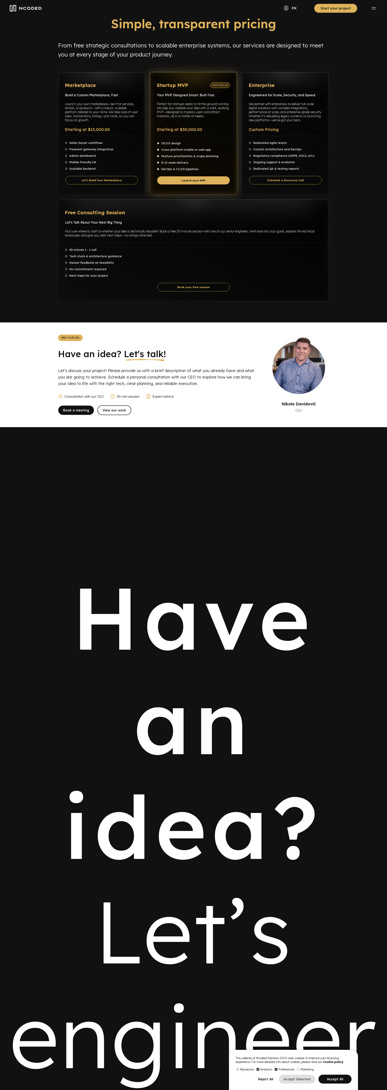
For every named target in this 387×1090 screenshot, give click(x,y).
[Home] (26, 8)
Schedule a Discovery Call (285, 180)
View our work (114, 410)
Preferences (286, 1069)
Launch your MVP (194, 180)
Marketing (307, 1069)
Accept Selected (297, 1079)
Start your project (336, 8)
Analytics (266, 1069)
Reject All (265, 1079)
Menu (373, 8)
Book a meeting (76, 410)
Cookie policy (333, 1062)
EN (294, 8)
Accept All (335, 1079)
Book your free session (193, 287)
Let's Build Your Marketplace (102, 180)
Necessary (247, 1069)
